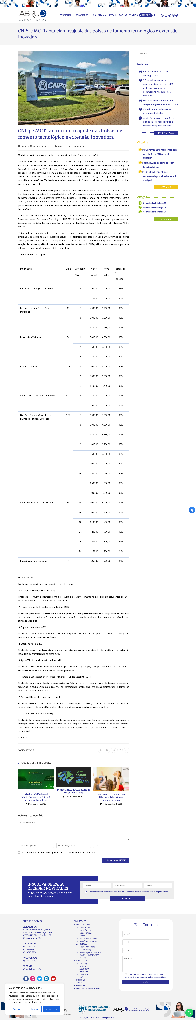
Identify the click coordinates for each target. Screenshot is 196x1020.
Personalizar (18, 1009)
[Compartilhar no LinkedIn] (120, 750)
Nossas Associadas (87, 947)
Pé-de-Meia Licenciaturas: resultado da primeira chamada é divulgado (159, 176)
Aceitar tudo (51, 1009)
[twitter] (169, 15)
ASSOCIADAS (82, 944)
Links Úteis (84, 977)
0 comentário (79, 146)
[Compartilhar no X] (100, 750)
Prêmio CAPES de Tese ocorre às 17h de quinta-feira (73, 791)
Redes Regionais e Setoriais (91, 952)
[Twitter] (39, 978)
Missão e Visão (86, 933)
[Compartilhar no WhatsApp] (126, 750)
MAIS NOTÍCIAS (166, 132)
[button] (189, 1013)
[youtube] (176, 15)
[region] (34, 999)
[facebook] (162, 15)
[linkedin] (173, 15)
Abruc (24, 146)
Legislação (84, 974)
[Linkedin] (46, 978)
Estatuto (83, 936)
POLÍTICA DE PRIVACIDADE (88, 988)
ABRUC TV (84, 969)
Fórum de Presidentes (89, 938)
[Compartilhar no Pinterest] (113, 750)
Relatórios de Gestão (88, 941)
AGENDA (80, 983)
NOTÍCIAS (80, 980)
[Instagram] (32, 978)
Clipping (83, 963)
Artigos (83, 966)
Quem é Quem (85, 930)
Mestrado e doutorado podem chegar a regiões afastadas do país (160, 102)
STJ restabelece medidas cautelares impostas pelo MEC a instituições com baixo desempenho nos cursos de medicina (159, 88)
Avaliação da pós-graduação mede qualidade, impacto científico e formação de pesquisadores (160, 122)
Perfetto (112, 1018)
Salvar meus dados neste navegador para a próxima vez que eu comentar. (59, 852)
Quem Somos (85, 927)
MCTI (27, 737)
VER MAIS (166, 187)
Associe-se (84, 958)
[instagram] (166, 15)
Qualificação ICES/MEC (89, 955)
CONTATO (80, 985)
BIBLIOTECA (81, 961)
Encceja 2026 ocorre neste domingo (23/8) (156, 73)
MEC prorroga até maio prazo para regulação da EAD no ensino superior (159, 153)
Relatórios (84, 972)
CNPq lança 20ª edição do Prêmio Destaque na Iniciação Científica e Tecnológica (36, 797)
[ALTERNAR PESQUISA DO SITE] (154, 15)
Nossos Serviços (86, 949)
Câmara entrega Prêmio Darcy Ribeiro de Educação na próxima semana (111, 797)
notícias (62, 146)
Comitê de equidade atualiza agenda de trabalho (157, 111)
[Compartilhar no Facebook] (107, 750)
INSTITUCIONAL (83, 925)
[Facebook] (26, 978)
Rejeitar (34, 1009)
